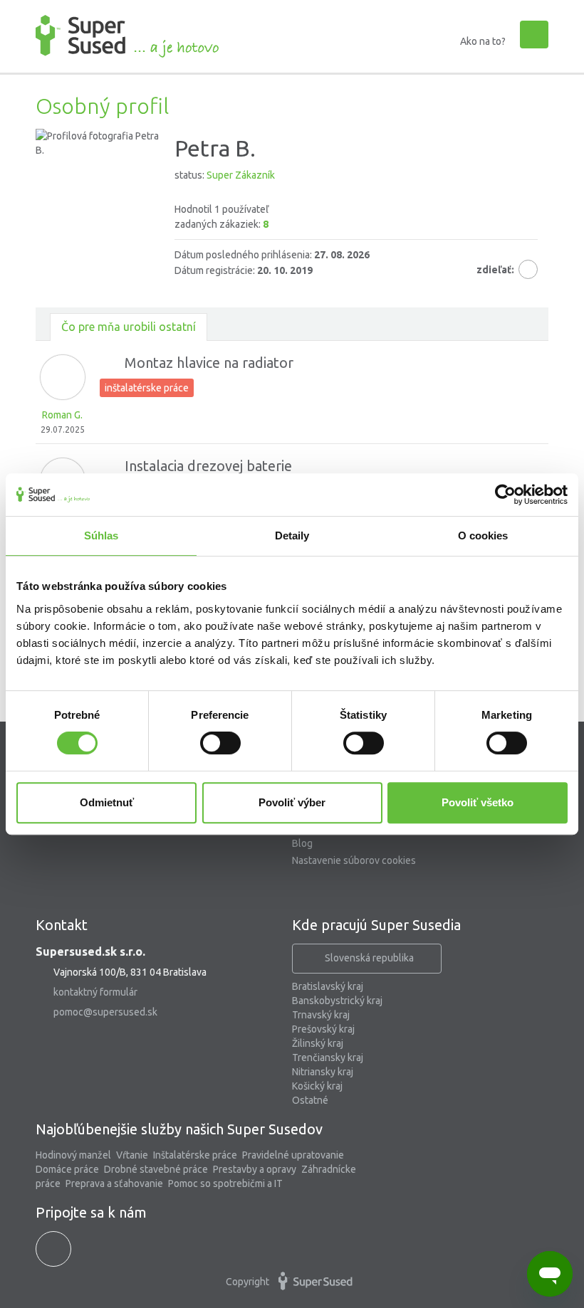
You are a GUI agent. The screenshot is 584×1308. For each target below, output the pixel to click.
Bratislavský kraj (327, 986)
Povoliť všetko (477, 802)
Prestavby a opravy (254, 1169)
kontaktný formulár (95, 992)
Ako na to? (483, 41)
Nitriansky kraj (322, 1071)
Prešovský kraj (323, 1029)
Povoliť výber (292, 802)
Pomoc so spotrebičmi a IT (225, 1183)
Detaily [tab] (292, 535)
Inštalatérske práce (195, 1155)
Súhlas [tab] (101, 535)
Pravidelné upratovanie (293, 1155)
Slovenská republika (369, 958)
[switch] (220, 743)
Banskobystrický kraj (337, 1000)
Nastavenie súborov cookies (354, 860)
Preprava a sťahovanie (114, 1183)
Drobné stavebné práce (156, 1169)
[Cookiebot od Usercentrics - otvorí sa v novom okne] (505, 494)
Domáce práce (67, 1169)
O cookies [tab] (483, 535)
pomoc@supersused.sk (105, 1012)
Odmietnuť (107, 802)
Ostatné (310, 1100)
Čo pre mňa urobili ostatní (128, 326)
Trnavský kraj (321, 1014)
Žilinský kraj (317, 1043)
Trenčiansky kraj (327, 1057)
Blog (302, 843)
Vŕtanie (132, 1155)
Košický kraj (317, 1086)
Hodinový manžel (73, 1155)
